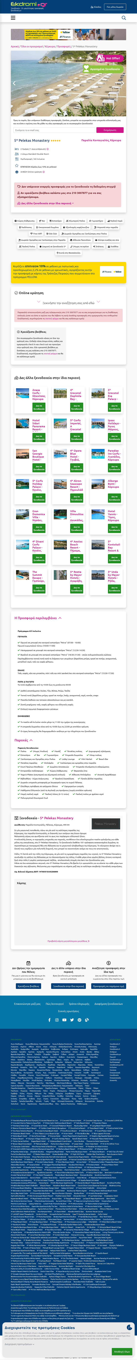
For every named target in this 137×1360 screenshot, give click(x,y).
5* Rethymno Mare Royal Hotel (23, 1260)
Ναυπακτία (30, 1083)
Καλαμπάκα (78, 1062)
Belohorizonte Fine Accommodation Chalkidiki (29, 1276)
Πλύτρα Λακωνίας (76, 1090)
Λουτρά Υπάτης (80, 1075)
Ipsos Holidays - (114, 426)
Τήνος (74, 1098)
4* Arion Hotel (67, 1133)
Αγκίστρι (97, 1044)
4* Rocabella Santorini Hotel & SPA (37, 1232)
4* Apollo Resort (101, 1253)
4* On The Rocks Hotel (69, 1258)
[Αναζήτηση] (123, 18)
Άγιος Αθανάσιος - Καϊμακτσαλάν (38, 1044)
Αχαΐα (82, 1051)
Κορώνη (32, 1070)
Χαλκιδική (14, 1103)
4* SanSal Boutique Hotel (87, 1216)
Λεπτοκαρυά (96, 1072)
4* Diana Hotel (36, 1169)
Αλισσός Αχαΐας (80, 1046)
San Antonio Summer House (21, 1201)
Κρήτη (66, 1070)
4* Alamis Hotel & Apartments (96, 1203)
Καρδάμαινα (29, 1064)
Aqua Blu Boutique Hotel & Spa (98, 1234)
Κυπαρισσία (28, 1072)
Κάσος (90, 1064)
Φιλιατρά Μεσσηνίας (65, 1101)
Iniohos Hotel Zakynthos (77, 1250)
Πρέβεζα (14, 1093)
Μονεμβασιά (16, 1080)
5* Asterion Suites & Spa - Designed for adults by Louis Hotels (34, 1237)
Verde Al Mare (41, 1214)
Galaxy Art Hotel (67, 1188)
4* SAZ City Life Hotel (115, 1151)
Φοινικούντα (90, 1101)
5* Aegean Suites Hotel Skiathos (61, 1263)
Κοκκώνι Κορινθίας (82, 1067)
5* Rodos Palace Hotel (41, 1154)
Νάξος (13, 1083)
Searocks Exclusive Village (66, 1180)
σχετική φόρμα (52, 318)
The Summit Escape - (38, 577)
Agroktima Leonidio (44, 1172)
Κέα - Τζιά (33, 1067)
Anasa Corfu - (38, 394)
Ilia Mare (107, 1206)
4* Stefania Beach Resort (65, 1149)
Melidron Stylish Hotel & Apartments (71, 1287)
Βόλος (96, 1051)
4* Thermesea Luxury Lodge (75, 1221)
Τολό (80, 1098)
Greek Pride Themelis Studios (54, 1203)
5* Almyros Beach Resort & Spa (109, 1227)
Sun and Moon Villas (63, 1201)
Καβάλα (88, 1059)
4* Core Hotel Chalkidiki (85, 1188)
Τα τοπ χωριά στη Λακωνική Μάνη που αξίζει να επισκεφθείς (33, 1315)
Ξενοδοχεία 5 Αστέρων (115, 1045)
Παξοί (87, 1085)
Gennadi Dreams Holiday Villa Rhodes (66, 1284)
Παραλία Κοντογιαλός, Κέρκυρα (101, 140)
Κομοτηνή (95, 1067)
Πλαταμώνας (62, 1090)
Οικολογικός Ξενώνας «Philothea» (24, 1182)
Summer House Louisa (94, 1211)
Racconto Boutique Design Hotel (46, 1188)
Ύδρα (53, 1101)
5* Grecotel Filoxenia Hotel (70, 1120)
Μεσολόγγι (58, 1077)
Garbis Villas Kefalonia (90, 1169)
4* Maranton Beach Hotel (20, 1133)
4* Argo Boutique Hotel (38, 1221)
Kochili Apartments (67, 1177)
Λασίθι (86, 1072)
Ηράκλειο (21, 1059)
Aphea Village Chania (57, 1276)
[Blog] (87, 1020)
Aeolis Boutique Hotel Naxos (22, 1162)
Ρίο (45, 1093)
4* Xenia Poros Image (37, 1136)
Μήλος (96, 1077)
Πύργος (29, 1093)
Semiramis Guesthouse (113, 1172)
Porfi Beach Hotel (60, 1260)
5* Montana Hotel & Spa (20, 1125)
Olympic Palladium (116, 1245)
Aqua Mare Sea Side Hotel (43, 1190)
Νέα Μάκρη (50, 1083)
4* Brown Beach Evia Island (21, 1143)
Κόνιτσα (14, 1070)
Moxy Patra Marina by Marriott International (49, 1156)
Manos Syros (43, 1182)
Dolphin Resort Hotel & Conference (24, 1271)
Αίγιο (45, 1046)
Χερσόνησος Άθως (46, 1103)
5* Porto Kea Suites (43, 1216)
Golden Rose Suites (50, 1177)
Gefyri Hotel (102, 1214)
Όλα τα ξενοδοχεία (18, 1295)
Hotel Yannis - (113, 515)
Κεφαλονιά (61, 1067)
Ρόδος (51, 1093)
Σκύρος (78, 1096)
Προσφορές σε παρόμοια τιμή (108, 986)
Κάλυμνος (88, 1062)
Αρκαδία (22, 1051)
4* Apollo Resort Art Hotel (89, 1180)
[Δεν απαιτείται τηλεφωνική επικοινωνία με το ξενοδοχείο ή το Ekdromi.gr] (43, 171)
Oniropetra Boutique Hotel (108, 1159)
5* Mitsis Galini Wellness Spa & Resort (57, 1123)
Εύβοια (61, 1057)
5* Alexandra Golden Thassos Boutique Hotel (106, 1162)
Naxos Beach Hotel (18, 1229)
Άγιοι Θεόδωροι (17, 1044)
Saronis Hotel (35, 1177)
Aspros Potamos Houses (47, 1266)
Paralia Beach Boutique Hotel (66, 1175)
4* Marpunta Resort (97, 1151)
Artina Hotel (101, 1188)
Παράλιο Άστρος (51, 1088)
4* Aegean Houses (93, 1247)
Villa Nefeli (93, 1221)
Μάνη (13, 1077)
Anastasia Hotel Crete (103, 1271)
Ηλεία (13, 1059)
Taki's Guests (100, 1281)
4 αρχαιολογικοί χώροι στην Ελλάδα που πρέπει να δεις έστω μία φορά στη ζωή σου (42, 1318)
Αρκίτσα (31, 1051)
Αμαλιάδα (14, 1049)
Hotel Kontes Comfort (68, 1237)
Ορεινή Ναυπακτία (33, 1085)
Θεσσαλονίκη (39, 1059)
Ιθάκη (59, 1059)
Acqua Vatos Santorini (19, 1177)
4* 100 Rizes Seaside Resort (94, 1167)
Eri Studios (91, 1227)
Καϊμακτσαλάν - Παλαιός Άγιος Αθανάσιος (26, 1062)
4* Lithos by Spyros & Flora (58, 1245)
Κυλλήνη (95, 1070)
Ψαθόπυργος (82, 1103)
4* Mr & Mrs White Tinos (109, 1143)
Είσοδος (97, 7)
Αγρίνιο (23, 1046)
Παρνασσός (71, 1088)
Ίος (72, 1059)
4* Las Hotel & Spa (95, 1195)
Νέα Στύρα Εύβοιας (64, 1083)
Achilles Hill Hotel (75, 1167)
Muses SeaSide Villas (60, 1154)
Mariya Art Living (77, 1234)
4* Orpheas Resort (44, 1260)
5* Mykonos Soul (77, 1242)
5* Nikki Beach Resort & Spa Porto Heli (38, 1159)
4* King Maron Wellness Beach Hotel (103, 1190)
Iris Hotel (104, 1169)
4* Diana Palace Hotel (110, 1164)
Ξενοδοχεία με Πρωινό (115, 1055)
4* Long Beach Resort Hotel (100, 1125)
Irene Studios (79, 1141)
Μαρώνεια (39, 1077)
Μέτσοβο (88, 1077)
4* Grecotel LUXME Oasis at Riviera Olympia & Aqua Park (32, 1149)
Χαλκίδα (100, 1101)
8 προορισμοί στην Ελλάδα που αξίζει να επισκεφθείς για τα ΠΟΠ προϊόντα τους (41, 1310)
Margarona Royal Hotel (55, 1151)
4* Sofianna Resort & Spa (70, 1268)
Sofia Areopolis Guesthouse (60, 1281)
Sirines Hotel (81, 1162)
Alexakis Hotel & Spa (76, 1211)
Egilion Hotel (16, 1167)
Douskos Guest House (51, 1240)
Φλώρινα (79, 1101)
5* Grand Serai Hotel (39, 1125)
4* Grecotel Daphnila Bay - (75, 397)
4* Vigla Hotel (42, 1250)
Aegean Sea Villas (17, 1245)
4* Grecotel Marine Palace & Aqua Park (26, 1123)
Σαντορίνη (87, 1093)
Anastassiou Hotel (111, 1195)
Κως (44, 1072)
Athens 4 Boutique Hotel (109, 1208)
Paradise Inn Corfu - (114, 455)
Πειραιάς (24, 1090)
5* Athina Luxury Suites (37, 1219)
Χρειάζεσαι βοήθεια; (28, 986)
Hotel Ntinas (81, 1177)
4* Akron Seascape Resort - (76, 486)
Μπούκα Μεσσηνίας (61, 1080)
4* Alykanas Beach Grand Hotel (60, 1141)
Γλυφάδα (46, 1054)
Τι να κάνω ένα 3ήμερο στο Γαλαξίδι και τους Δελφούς (93, 1313)
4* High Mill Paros (77, 1154)
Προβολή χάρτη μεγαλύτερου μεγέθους (68, 941)
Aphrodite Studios (18, 1195)
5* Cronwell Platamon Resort (60, 1125)
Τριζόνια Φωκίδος (91, 1098)
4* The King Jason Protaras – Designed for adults (99, 1279)
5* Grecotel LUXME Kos (113, 1120)
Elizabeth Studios (37, 1151)
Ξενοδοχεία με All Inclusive (116, 1066)
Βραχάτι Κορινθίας (18, 1054)
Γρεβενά (56, 1054)
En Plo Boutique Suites (70, 1240)
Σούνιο (85, 1096)
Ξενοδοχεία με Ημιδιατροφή (115, 1060)
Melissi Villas (16, 1247)
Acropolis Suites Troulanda (60, 1214)
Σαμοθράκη (69, 1093)
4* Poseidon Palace (99, 1123)
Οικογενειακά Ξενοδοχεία (115, 1073)
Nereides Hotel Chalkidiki (83, 1281)
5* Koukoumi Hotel (18, 1224)
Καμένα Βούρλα (17, 1064)
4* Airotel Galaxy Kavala (44, 1162)
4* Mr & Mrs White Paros (20, 1206)
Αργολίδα (93, 1049)
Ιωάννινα (79, 1059)
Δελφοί (71, 1054)
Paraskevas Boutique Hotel (95, 1224)
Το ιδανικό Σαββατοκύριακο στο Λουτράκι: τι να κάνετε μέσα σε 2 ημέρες (38, 1305)
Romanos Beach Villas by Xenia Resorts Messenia (29, 1281)
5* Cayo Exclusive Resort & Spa (22, 1216)
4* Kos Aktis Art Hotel (53, 1229)
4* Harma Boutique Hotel (48, 1227)
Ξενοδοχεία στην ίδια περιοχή (68, 986)
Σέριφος (97, 1093)
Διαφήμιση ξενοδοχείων (109, 1003)
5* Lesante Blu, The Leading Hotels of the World (29, 1253)
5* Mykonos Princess (48, 1224)
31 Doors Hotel (60, 1211)
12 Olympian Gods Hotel (20, 1146)
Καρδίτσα (51, 1064)
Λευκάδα (22, 1075)
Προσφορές (64, 46)
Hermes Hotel (69, 1219)
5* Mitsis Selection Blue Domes (89, 1219)
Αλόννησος (92, 1046)
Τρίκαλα (14, 1101)
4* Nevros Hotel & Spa (93, 1206)
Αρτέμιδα (40, 1051)
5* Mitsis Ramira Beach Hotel (111, 1221)
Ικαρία (66, 1059)
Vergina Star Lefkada (109, 1201)
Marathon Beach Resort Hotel (64, 1185)
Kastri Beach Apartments (20, 1284)
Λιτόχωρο (54, 1075)
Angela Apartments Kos (20, 1255)
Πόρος (87, 1090)
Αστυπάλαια (65, 1051)
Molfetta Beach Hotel (104, 1240)
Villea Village (16, 1240)
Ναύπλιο (40, 1083)
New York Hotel (106, 1216)
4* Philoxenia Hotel (85, 1149)
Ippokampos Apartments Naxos (23, 1250)
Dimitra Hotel (87, 1271)
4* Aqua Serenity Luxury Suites (68, 1271)
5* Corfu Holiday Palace (61, 1138)
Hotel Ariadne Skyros (51, 1258)
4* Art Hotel (102, 1245)
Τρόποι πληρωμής (79, 1003)
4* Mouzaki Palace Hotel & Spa (101, 1138)
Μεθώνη (48, 1077)
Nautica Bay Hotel (81, 1125)
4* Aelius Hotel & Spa (94, 1172)
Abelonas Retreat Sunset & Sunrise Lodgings (83, 1274)
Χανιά (23, 1103)
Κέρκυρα (50, 46)
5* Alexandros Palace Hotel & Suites (86, 1232)
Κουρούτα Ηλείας (43, 1070)
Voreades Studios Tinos (41, 1284)
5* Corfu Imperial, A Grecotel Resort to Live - (76, 431)
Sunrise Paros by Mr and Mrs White (107, 1258)
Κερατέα (42, 1067)
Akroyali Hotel (61, 1159)
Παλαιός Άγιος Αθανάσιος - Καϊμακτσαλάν (57, 1085)
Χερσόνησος (32, 1103)
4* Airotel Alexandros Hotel (97, 1193)
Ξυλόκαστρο (95, 1083)
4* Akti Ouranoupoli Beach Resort (40, 1195)
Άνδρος (65, 1049)
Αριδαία (14, 1051)
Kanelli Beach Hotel (79, 1138)
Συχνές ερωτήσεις (68, 1011)
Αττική (75, 1051)
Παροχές (22, 740)
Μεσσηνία (69, 1077)
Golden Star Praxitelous (96, 1154)
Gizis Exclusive (108, 1219)
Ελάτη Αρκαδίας (92, 1054)
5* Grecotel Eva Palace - (113, 397)
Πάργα (62, 1088)
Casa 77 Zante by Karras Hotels (84, 1214)
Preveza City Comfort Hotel (66, 1208)
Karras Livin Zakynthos (105, 1263)
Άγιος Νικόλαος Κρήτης (83, 1044)
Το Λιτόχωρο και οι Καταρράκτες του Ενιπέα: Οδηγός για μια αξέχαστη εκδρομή (40, 1313)
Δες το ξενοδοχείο (39, 407)
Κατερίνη (23, 1067)
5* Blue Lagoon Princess (101, 1133)
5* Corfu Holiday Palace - (37, 486)
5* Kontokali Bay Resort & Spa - (114, 550)
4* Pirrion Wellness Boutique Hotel (42, 1289)
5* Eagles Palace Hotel (75, 1247)
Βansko (89, 1051)
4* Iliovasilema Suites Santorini (23, 1172)
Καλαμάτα (59, 1062)
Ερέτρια (45, 1057)
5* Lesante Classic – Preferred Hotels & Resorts (87, 1260)
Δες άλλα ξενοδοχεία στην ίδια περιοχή (46, 203)
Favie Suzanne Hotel (114, 1154)
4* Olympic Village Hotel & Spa (38, 1138)
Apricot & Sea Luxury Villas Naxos (23, 1266)
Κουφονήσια (57, 1070)
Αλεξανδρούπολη (65, 1046)
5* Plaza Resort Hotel (19, 1221)
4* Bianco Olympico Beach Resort (23, 1128)
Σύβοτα (32, 1098)
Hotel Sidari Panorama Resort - (38, 428)
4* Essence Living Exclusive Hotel (86, 1201)
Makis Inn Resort (67, 1227)
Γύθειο (63, 1054)
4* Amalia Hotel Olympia (20, 1156)
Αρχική (15, 46)
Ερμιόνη (53, 1057)
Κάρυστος (81, 1064)
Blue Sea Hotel (16, 1159)
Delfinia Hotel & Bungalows (60, 1253)
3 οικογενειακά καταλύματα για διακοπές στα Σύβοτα (96, 1318)
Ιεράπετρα (51, 1059)
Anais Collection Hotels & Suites (23, 1211)
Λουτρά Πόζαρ (66, 1075)
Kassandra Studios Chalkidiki (21, 1287)
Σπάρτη (93, 1096)
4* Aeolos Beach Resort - (76, 547)
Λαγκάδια (52, 1072)
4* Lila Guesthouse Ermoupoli (94, 1284)
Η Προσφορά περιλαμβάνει (36, 618)
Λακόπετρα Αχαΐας (65, 1072)
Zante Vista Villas (47, 1271)
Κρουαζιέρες (76, 1070)
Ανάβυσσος (55, 1049)
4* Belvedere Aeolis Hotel (21, 1190)
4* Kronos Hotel (54, 1136)
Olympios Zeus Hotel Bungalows (23, 1208)
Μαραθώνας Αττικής (25, 1077)
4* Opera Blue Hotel (18, 1289)
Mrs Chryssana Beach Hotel (101, 1156)
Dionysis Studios (86, 1175)
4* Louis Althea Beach (90, 1268)
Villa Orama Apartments (88, 1208)
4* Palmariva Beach (41, 1143)
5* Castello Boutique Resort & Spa (24, 1227)
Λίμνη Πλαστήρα (42, 1075)
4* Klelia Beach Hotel (19, 1136)
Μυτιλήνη (93, 1080)
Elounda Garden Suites (62, 1232)
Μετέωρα (78, 1077)
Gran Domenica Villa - (38, 516)
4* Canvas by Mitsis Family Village (76, 1229)
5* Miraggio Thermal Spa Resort (54, 1164)
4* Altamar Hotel (101, 1149)
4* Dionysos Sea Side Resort (85, 1255)
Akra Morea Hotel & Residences (44, 1146)
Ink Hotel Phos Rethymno (54, 1274)
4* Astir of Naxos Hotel (31, 1247)
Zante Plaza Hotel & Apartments (75, 1136)
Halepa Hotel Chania (58, 1250)
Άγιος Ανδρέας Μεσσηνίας (62, 1044)
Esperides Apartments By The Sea (44, 1206)
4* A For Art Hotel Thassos (44, 1180)
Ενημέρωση (110, 129)
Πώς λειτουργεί (55, 1003)
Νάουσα (21, 1083)
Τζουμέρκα (65, 1098)
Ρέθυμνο (38, 1093)
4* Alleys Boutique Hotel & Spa (99, 1287)
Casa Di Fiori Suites (110, 1247)
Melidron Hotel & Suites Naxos (71, 1206)
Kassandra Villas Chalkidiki (44, 1287)
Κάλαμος (68, 1062)
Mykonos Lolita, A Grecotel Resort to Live (26, 1268)
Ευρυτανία (71, 1057)
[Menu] (13, 18)
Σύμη (39, 1098)
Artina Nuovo (33, 1224)
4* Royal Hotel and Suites (40, 1198)
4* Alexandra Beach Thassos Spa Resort (90, 1182)
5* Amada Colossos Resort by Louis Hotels (26, 1274)
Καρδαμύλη (41, 1064)
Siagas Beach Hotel (38, 1141)
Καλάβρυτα (48, 1062)
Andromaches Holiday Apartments (56, 1242)
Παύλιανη (14, 1090)
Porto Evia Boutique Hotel (21, 1154)
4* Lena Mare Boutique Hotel (39, 1234)
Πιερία (52, 1090)
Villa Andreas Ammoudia (44, 1201)
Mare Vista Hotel (91, 1143)
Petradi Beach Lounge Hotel (53, 1247)
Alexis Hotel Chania (18, 1234)
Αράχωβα (84, 1049)
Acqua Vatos (56, 1198)
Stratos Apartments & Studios (64, 1216)
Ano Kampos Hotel (45, 1211)
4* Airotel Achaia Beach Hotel (46, 1130)
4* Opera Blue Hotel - (76, 456)
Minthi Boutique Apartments (62, 1182)
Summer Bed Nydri (66, 1266)
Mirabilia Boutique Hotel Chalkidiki (24, 1185)
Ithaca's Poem (45, 1185)
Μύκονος (75, 1080)
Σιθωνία (22, 1096)
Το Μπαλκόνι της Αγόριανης (21, 1180)
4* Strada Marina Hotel (32, 1240)
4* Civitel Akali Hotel (61, 1234)
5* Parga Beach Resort (72, 1198)
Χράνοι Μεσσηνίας (68, 1103)
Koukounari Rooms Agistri (77, 1190)
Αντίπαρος (74, 1049)
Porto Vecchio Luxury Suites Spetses (64, 1279)
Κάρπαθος (61, 1064)
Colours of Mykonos (32, 1242)
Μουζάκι (26, 1080)
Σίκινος (29, 1096)
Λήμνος (31, 1075)
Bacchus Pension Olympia (62, 1193)
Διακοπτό (80, 1054)
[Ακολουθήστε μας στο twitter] (72, 1020)
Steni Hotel (110, 1198)
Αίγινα (38, 1046)
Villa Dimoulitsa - (76, 516)
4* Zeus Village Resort (102, 1276)
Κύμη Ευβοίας (16, 1072)
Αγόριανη (14, 1046)
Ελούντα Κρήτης (34, 1057)
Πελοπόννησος (35, 1090)
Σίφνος (37, 1096)
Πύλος (22, 1093)
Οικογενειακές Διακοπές (115, 1079)
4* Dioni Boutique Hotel (65, 1162)
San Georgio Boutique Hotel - (38, 459)
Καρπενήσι (71, 1064)
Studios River (79, 1193)
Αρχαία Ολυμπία (52, 1051)
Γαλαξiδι (37, 1054)
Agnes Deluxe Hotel (45, 1208)
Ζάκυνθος (93, 1057)
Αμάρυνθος (25, 1049)
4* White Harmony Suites (36, 1245)
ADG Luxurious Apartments (55, 1167)
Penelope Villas (17, 1242)
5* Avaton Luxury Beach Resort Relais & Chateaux (29, 1279)
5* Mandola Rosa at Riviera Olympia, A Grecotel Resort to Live (34, 1120)
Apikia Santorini (88, 1240)
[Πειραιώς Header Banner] (68, 34)
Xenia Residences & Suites (83, 1253)
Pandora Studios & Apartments (79, 1276)
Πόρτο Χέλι (96, 1090)
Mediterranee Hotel (63, 1195)
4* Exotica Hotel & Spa (114, 1128)
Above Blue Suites (18, 1164)
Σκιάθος (60, 1096)
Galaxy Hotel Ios (35, 1203)
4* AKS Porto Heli (85, 1130)
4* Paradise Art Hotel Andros (97, 1146)
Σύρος (45, 1098)
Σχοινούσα (54, 1098)
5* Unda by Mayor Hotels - (113, 577)
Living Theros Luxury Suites (113, 1232)
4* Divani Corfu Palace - (38, 547)
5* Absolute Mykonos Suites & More (102, 1177)
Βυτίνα (29, 1054)
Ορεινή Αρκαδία (17, 1085)
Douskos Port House (76, 1164)
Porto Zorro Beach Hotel (60, 1143)
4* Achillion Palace (18, 1219)
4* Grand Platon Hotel (103, 1130)
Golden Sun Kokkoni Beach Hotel (70, 1146)
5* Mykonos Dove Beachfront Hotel (99, 1242)
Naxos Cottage (86, 1258)
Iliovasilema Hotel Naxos (63, 1255)
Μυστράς (84, 1080)
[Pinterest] (79, 1020)
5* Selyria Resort (17, 1138)
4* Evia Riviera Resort (68, 1130)
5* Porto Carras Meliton (20, 1141)
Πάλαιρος (79, 1085)
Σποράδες (23, 1098)
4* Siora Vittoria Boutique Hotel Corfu (69, 1172)
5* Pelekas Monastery (56, 818)
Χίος (56, 1103)
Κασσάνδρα (99, 1064)
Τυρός (46, 1101)
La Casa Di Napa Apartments (93, 1198)
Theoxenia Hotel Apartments (97, 1141)
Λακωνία (78, 1072)
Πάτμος (88, 1088)
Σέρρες (13, 1096)
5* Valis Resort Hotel (82, 1123)
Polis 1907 (42, 1263)
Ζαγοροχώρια (82, 1057)
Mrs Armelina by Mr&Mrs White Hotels (25, 1258)
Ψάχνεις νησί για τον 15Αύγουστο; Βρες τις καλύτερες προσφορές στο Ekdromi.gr (89, 1315)
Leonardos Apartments (19, 1169)
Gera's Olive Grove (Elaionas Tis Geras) (92, 1185)
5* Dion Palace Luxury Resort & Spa (46, 1133)
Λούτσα (100, 1075)
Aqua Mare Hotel (85, 1237)
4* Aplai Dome (16, 1232)
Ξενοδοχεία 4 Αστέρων (115, 1050)
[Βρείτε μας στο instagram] (57, 1020)
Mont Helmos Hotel (72, 1169)
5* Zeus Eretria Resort (76, 1128)
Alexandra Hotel (79, 1195)
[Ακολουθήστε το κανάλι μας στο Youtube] (64, 1020)
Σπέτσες (14, 1098)
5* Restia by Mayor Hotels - (76, 577)
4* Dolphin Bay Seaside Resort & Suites (104, 1136)
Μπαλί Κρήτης (37, 1080)
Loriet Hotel (60, 1190)
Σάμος (78, 1093)
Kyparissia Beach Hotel (19, 1198)
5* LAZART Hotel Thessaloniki (22, 1214)
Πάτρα (95, 1088)
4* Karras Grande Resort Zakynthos (82, 1159)
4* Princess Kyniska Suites (40, 1193)
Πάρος (80, 1088)
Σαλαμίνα (59, 1093)
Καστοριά (14, 1067)
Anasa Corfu (80, 1227)
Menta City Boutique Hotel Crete (23, 1263)
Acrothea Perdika (113, 1182)
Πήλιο (45, 1090)
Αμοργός (35, 1049)
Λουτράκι (91, 1075)
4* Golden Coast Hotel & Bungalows (52, 1128)
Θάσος (29, 1059)
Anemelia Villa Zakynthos (85, 1266)
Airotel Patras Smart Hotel (21, 1175)
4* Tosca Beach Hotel (96, 1128)
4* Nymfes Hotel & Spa (19, 1151)
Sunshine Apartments (103, 1175)
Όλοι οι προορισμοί (32, 46)
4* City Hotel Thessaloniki (43, 1175)
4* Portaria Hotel (92, 1164)
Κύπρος (38, 1072)
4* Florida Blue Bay (82, 1133)
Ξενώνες (113, 1070)
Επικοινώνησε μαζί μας (27, 1003)
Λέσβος (14, 1075)
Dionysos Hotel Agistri (102, 1237)
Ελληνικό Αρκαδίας (18, 1057)
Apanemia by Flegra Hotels (78, 1156)
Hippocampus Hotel (35, 1229)
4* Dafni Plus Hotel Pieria (85, 1263)
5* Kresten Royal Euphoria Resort (104, 1229)
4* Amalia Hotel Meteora (33, 1167)
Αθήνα (31, 1046)
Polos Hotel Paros (54, 1219)
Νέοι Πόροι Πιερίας (81, 1083)
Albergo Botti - (113, 483)
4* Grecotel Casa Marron (93, 1120)
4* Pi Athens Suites (75, 1203)
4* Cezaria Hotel (33, 1164)
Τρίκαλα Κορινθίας (26, 1101)
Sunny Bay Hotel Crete (19, 1193)
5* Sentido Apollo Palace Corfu (70, 1224)
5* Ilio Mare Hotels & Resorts (22, 1130)
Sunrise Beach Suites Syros (41, 1255)
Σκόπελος (69, 1096)
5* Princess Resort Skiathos (21, 1188)
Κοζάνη (70, 1067)
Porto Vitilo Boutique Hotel (76, 1151)
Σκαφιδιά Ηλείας (48, 1096)
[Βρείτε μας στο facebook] (49, 1020)
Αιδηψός (53, 1046)
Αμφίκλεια (45, 1049)
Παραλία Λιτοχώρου (35, 1088)
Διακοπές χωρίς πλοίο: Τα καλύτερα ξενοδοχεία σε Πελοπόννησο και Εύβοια (39, 1307)
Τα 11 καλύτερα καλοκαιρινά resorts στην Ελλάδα (29, 1320)
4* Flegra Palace (56, 1221)
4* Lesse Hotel (77, 1143)
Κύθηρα (86, 1070)
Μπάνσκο (48, 1080)
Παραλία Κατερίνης (18, 1088)
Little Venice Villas (52, 1268)
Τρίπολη (38, 1101)
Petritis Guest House (19, 1203)
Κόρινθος (22, 1070)
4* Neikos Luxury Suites (53, 1169)
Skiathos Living (115, 1185)
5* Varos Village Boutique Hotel (83, 1245)
